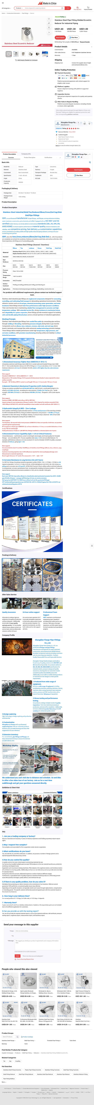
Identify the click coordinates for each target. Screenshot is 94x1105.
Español (20, 1092)
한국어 (72, 1092)
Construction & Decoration (13, 13)
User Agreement (57, 1098)
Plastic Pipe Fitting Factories (33, 1070)
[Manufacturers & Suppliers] (47, 3)
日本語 (77, 1092)
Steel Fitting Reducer (9, 1074)
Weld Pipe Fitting (29, 1040)
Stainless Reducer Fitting (81, 1074)
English (15, 1092)
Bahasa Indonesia (53, 1094)
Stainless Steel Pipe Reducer (45, 1074)
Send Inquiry (60, 37)
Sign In (57, 145)
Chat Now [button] (74, 37)
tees (23, 326)
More (3, 1082)
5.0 (73, 157)
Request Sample (85, 42)
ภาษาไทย (87, 1092)
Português (27, 1092)
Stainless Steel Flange (8, 1040)
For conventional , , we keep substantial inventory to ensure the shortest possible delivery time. (16, 739)
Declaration (66, 1098)
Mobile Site (44, 1090)
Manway (4, 1044)
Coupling (17, 1061)
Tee (4, 1061)
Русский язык (41, 1092)
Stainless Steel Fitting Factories (12, 1070)
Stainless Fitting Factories (52, 1070)
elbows (18, 326)
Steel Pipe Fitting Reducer (26, 1074)
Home (3, 13)
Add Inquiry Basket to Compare (27, 60)
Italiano (48, 1092)
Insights (51, 1090)
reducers (28, 326)
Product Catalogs (28, 1037)
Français (33, 1092)
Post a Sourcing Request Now (24, 959)
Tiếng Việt (44, 1094)
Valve (26, 1044)
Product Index (84, 1088)
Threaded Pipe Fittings (53, 1040)
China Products (17, 1088)
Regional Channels (74, 1088)
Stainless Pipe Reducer (63, 1074)
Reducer (32, 13)
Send (17, 956)
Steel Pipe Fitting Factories (70, 1070)
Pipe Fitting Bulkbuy (9, 1078)
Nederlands (61, 1092)
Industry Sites (64, 1088)
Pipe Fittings (25, 13)
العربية (67, 1092)
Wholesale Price (55, 1088)
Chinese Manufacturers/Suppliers (30, 1088)
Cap (10, 1061)
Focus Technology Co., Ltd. (35, 1098)
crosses (34, 326)
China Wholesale (45, 1088)
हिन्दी (82, 1092)
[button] (56, 157)
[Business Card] (90, 162)
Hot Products (7, 1088)
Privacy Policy (74, 1098)
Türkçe (38, 1094)
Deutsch (54, 1092)
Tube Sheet (73, 1040)
